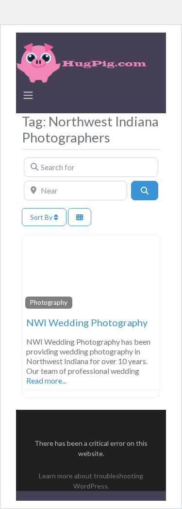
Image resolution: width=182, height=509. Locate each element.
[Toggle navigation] (28, 95)
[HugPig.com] (83, 61)
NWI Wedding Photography (87, 322)
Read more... (46, 380)
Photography (48, 302)
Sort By (42, 217)
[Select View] (79, 217)
